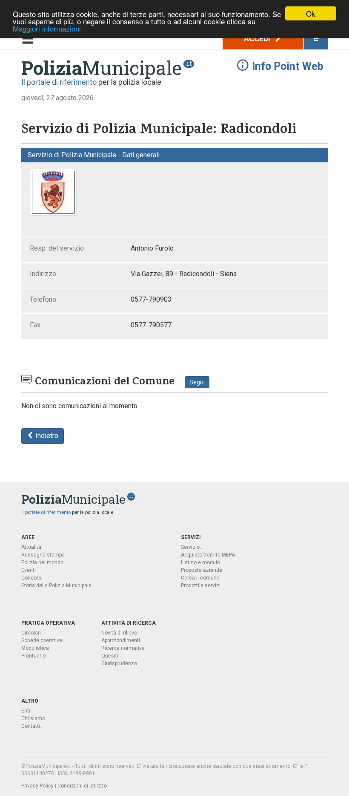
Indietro (46, 436)
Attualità (31, 547)
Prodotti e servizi (200, 585)
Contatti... (32, 726)
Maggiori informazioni (47, 28)
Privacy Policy (37, 786)
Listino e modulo (200, 562)
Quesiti (109, 656)
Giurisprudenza (119, 663)
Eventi (28, 570)
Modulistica (35, 648)
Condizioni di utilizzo (82, 786)
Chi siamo (33, 718)
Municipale (101, 67)
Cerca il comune (200, 578)
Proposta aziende (201, 570)
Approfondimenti (120, 640)
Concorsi (32, 578)
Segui (197, 382)
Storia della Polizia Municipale (56, 585)
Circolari (31, 633)
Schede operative (41, 640)
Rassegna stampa (43, 555)
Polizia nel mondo (42, 562)
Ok (310, 13)
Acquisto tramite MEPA (208, 555)
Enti (25, 711)
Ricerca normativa (123, 648)
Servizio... (192, 547)
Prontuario (33, 656)
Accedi (258, 38)
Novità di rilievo (119, 633)
